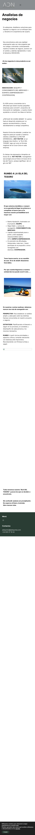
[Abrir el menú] (20, 5)
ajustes (18, 828)
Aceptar (6, 832)
